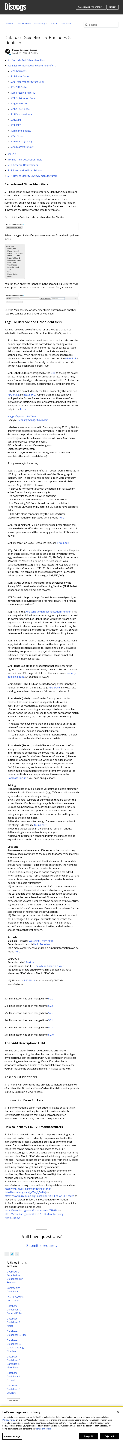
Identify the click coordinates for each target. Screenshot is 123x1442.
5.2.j (50, 1013)
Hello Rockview (41, 944)
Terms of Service (43, 1428)
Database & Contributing (31, 23)
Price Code (63, 543)
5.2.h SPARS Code (20, 109)
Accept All (88, 1436)
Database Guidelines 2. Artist (14, 1322)
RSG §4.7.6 (54, 687)
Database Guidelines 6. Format (14, 1376)
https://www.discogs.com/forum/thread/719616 (30, 1210)
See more (13, 1400)
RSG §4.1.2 (13, 394)
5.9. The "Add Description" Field (25, 159)
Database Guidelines (60, 23)
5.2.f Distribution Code (23, 98)
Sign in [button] (112, 7)
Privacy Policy (8, 1419)
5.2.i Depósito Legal (21, 114)
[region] (61, 1424)
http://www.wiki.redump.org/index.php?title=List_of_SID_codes (39, 1196)
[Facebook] (6, 1254)
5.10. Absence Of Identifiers (23, 165)
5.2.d (50, 998)
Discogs (8, 23)
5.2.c (50, 1005)
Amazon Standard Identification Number (48, 611)
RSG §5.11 (70, 358)
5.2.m (51, 1034)
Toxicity (30, 962)
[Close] (118, 1412)
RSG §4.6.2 (29, 394)
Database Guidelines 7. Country (14, 1389)
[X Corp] (12, 1254)
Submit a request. (41, 1245)
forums (24, 409)
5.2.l (50, 1020)
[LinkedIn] (17, 1254)
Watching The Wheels (41, 940)
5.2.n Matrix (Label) (21, 141)
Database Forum (17, 778)
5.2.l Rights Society (20, 130)
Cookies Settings (12, 1436)
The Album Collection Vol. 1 (49, 966)
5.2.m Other (16, 136)
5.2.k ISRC (15, 125)
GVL (53, 373)
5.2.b (50, 1027)
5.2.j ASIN (15, 119)
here (61, 517)
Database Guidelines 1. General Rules (14, 1309)
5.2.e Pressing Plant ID (23, 92)
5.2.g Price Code (19, 103)
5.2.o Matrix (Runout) (22, 147)
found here (40, 825)
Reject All (109, 1436)
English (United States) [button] (90, 7)
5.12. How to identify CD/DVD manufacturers (32, 176)
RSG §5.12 (29, 980)
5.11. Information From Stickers (25, 170)
